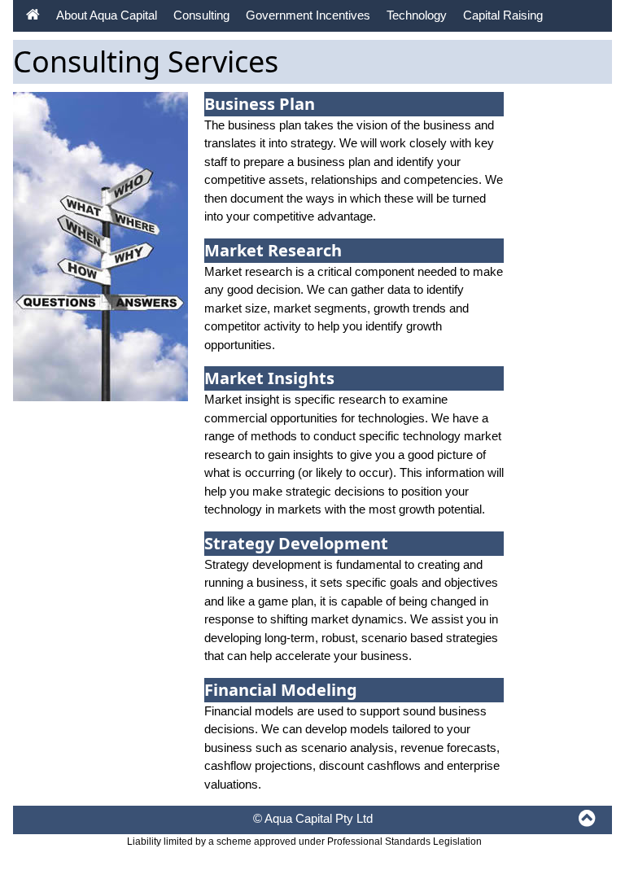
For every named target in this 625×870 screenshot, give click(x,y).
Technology (417, 15)
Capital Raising (503, 15)
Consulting (201, 15)
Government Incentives (308, 15)
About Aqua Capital (106, 15)
